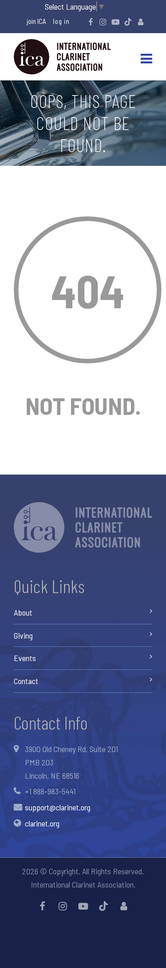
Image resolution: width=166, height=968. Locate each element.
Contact (26, 681)
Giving (23, 635)
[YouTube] (116, 21)
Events (25, 658)
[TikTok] (128, 21)
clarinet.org (42, 823)
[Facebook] (91, 21)
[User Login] (140, 21)
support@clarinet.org (57, 807)
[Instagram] (103, 21)
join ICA (36, 21)
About (23, 612)
